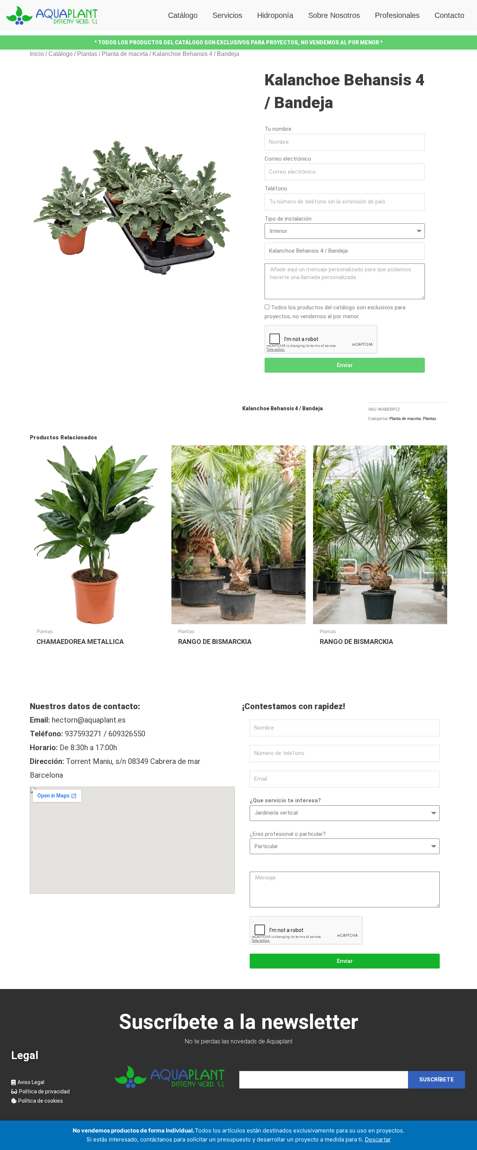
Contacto (449, 15)
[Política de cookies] (55, 1101)
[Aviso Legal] (55, 1082)
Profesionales (397, 15)
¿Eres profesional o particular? (288, 834)
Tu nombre (278, 129)
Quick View (97, 617)
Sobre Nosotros (334, 15)
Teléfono (276, 188)
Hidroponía (275, 15)
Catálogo (183, 15)
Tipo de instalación (288, 218)
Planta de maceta (125, 54)
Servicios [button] (227, 15)
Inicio (37, 54)
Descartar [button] (378, 1139)
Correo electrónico (288, 158)
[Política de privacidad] (55, 1091)
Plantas (87, 54)
